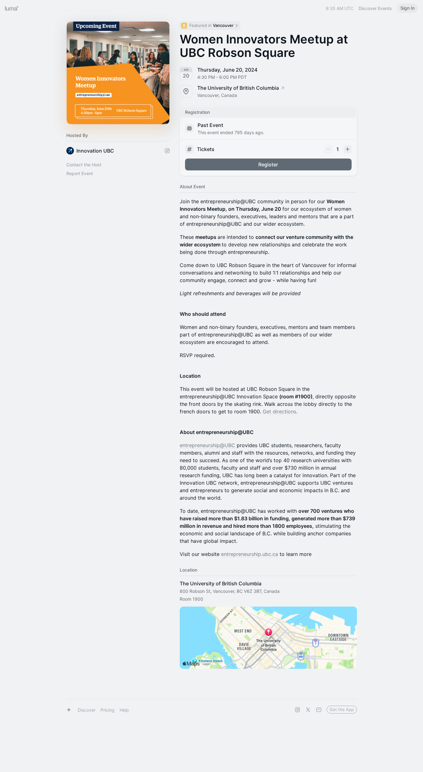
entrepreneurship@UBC (207, 445)
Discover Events (375, 8)
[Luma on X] (308, 709)
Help (124, 710)
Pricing (108, 710)
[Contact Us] (318, 709)
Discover (86, 710)
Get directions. (280, 411)
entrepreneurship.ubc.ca (249, 554)
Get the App (342, 709)
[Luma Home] (12, 8)
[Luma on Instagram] (297, 709)
